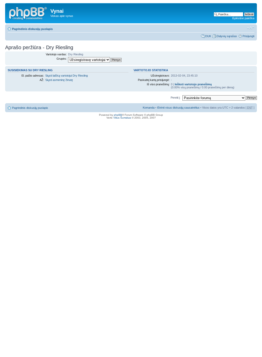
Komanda (149, 107)
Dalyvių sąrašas (227, 36)
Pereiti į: (175, 97)
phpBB (118, 114)
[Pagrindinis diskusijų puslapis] (28, 12)
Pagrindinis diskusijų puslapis (32, 28)
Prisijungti (248, 36)
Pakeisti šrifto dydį (250, 28)
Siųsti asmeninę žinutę (59, 79)
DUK (208, 36)
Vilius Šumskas (122, 117)
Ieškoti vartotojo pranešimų (193, 84)
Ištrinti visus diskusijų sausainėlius (178, 107)
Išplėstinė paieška (243, 18)
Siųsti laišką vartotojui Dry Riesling (66, 75)
